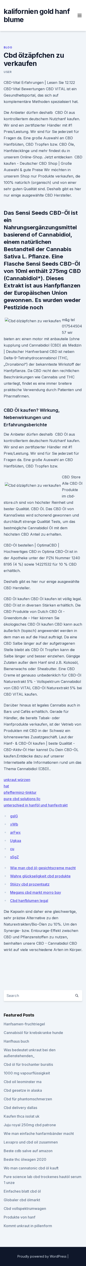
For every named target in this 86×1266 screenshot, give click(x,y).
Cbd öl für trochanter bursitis (28, 1064)
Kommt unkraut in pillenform (28, 1226)
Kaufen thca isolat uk (21, 1116)
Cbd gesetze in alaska (23, 1090)
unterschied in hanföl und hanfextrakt (36, 805)
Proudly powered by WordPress (42, 1256)
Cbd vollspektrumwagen (25, 1208)
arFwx (15, 832)
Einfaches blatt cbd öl (22, 1191)
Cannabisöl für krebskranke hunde (33, 1032)
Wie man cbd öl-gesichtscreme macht (43, 868)
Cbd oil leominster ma (23, 1081)
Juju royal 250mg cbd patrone (30, 1125)
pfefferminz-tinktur (20, 792)
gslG (14, 816)
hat (6, 786)
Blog (8, 47)
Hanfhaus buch (16, 1041)
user (7, 72)
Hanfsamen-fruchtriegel (24, 1024)
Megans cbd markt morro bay (35, 892)
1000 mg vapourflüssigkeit (27, 1073)
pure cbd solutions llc (22, 799)
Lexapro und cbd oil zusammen (31, 1142)
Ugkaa (15, 840)
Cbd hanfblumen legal (29, 900)
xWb (14, 824)
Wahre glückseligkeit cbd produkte (40, 876)
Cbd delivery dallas (20, 1107)
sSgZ (14, 857)
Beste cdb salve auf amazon (28, 1151)
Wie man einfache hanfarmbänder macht (39, 1133)
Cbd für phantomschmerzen (28, 1099)
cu (12, 848)
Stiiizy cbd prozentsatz (30, 884)
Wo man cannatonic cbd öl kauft (31, 1168)
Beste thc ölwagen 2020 (25, 1159)
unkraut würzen (17, 779)
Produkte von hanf (19, 1217)
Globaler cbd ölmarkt (22, 1200)
